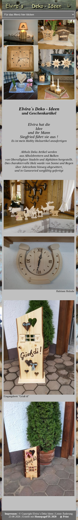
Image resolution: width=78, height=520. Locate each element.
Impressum (11, 513)
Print (65, 516)
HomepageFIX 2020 (45, 516)
